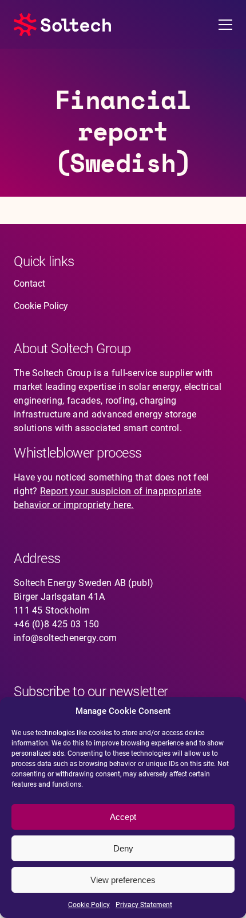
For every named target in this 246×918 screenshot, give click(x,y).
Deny (123, 848)
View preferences (123, 880)
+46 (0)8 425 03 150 (57, 624)
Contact (29, 283)
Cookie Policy (89, 905)
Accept (123, 817)
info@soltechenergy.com (65, 637)
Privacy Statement (144, 905)
